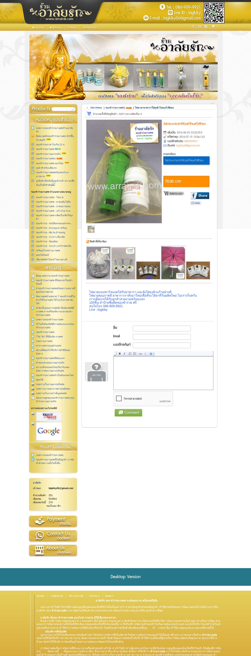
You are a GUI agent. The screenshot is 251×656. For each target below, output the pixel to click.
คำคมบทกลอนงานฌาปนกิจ (50, 362)
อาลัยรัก (37, 482)
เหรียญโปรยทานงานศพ (48, 250)
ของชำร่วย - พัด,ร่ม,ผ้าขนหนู (50, 232)
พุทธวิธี (39, 379)
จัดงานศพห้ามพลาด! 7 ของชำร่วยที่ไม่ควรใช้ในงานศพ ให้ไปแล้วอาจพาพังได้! (55, 300)
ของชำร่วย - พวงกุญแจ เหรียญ (51, 228)
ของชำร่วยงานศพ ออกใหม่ (50, 163)
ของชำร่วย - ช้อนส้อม (47, 241)
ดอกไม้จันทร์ (42, 255)
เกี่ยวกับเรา (53, 550)
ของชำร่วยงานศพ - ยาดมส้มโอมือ (53, 201)
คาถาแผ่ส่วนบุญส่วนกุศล (48, 345)
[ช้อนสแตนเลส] (123, 263)
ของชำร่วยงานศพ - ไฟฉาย (50, 197)
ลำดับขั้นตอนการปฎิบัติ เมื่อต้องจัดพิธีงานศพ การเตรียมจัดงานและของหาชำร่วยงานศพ (55, 311)
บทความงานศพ (44, 341)
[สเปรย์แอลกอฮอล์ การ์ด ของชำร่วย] (198, 270)
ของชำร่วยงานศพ (45, 149)
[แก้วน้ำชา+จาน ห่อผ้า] (98, 263)
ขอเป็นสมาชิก (53, 506)
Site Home (96, 107)
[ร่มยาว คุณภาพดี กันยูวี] (173, 263)
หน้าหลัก (40, 596)
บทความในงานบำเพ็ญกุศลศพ (51, 393)
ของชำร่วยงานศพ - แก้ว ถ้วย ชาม (53, 211)
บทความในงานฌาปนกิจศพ (50, 384)
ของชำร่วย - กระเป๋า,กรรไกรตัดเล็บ (53, 246)
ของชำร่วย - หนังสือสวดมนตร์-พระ (53, 223)
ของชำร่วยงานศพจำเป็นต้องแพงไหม (55, 375)
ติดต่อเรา (53, 536)
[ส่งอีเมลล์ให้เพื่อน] (195, 204)
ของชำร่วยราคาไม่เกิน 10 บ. (50, 144)
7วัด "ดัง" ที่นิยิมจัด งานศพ (49, 336)
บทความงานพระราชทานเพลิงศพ (53, 388)
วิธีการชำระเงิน (53, 521)
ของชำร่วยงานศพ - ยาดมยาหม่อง (53, 206)
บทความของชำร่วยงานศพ (49, 319)
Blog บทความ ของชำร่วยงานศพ (52, 275)
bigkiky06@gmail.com (61, 488)
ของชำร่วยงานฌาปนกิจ (48, 154)
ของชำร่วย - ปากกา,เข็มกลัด (50, 237)
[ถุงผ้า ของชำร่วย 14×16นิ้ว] (148, 270)
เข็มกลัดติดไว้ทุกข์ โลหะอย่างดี (51, 259)
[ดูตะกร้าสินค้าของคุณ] (213, 27)
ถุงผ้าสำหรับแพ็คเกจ (46, 168)
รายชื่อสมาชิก (56, 596)
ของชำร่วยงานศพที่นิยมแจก (50, 358)
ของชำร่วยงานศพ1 (46, 158)
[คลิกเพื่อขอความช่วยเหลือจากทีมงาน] (206, 27)
